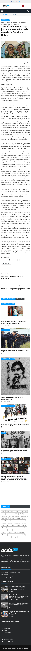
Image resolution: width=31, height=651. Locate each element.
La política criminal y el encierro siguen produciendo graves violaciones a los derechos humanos (19, 604)
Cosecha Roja (7, 632)
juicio (20, 520)
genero (18, 518)
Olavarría (16, 530)
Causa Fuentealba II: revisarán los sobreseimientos (12, 398)
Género (3, 432)
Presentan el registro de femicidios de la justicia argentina (14, 451)
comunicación (10, 513)
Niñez (10, 530)
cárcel (21, 513)
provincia (10, 532)
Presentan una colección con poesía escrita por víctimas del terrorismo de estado (15, 425)
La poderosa (7, 635)
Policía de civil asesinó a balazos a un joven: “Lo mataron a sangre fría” (13, 322)
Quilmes (4, 534)
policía (3, 532)
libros (18, 525)
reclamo (10, 534)
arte (3, 511)
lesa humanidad (6, 525)
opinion (22, 530)
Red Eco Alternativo (8, 641)
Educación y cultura (6, 19)
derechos (4, 516)
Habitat (23, 518)
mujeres (4, 530)
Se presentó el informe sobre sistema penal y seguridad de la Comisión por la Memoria (18, 588)
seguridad (22, 534)
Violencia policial (11, 303)
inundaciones (13, 520)
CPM (3, 458)
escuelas (12, 518)
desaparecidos (24, 516)
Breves (3, 406)
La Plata (24, 523)
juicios (25, 520)
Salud (16, 534)
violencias (20, 537)
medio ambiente (15, 527)
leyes (13, 525)
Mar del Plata (5, 527)
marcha (24, 525)
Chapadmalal (23, 511)
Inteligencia (7, 458)
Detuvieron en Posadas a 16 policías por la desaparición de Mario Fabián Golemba (19, 613)
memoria (23, 527)
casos (16, 511)
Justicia (13, 358)
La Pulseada (7, 628)
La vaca (6, 637)
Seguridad (4, 303)
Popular (11, 581)
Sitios (3, 537)
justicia (4, 523)
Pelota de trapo (7, 626)
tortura (8, 537)
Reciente (4, 581)
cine (3, 513)
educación (4, 518)
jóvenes (10, 523)
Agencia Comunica (8, 639)
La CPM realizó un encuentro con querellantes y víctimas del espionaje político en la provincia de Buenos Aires (14, 478)
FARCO (5, 630)
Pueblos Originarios (19, 532)
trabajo (14, 537)
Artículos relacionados (8, 298)
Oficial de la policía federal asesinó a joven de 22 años (15, 351)
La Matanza (17, 523)
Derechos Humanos (14, 516)
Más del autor (20, 298)
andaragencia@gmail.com (8, 577)
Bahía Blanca (10, 511)
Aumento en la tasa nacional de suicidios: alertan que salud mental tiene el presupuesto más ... (19, 596)
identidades (5, 520)
